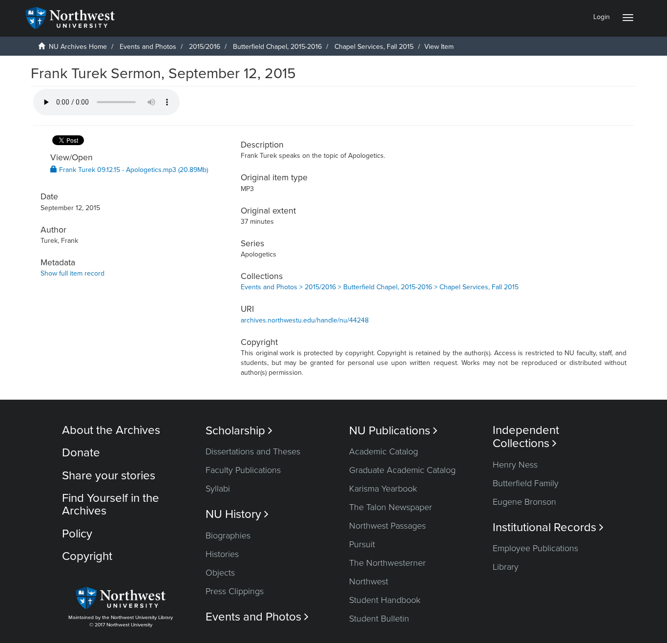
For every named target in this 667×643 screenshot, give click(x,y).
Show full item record (72, 273)
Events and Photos (148, 47)
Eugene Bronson (524, 501)
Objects (220, 572)
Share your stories (108, 476)
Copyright (87, 556)
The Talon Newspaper (390, 507)
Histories (222, 554)
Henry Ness (515, 464)
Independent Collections (526, 436)
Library (506, 566)
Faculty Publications (243, 470)
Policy (77, 534)
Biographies (228, 535)
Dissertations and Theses (253, 451)
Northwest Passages (387, 525)
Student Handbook (384, 600)
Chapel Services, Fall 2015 (374, 47)
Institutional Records (548, 527)
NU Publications (393, 431)
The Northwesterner (387, 562)
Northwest (368, 581)
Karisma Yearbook (383, 488)
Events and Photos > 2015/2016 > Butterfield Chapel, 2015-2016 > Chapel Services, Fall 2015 (380, 287)
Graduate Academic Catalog (402, 470)
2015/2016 (204, 47)
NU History (237, 514)
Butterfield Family (526, 483)
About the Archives (111, 430)
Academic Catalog (383, 451)
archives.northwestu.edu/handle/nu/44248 (305, 320)
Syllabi (218, 488)
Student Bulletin (379, 618)
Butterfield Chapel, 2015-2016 (277, 47)
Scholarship (239, 431)
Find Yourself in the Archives (110, 504)
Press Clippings (235, 591)
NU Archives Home (78, 47)
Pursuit (362, 544)
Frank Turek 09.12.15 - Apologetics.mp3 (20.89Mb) (132, 170)
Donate (81, 453)
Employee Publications (535, 548)
